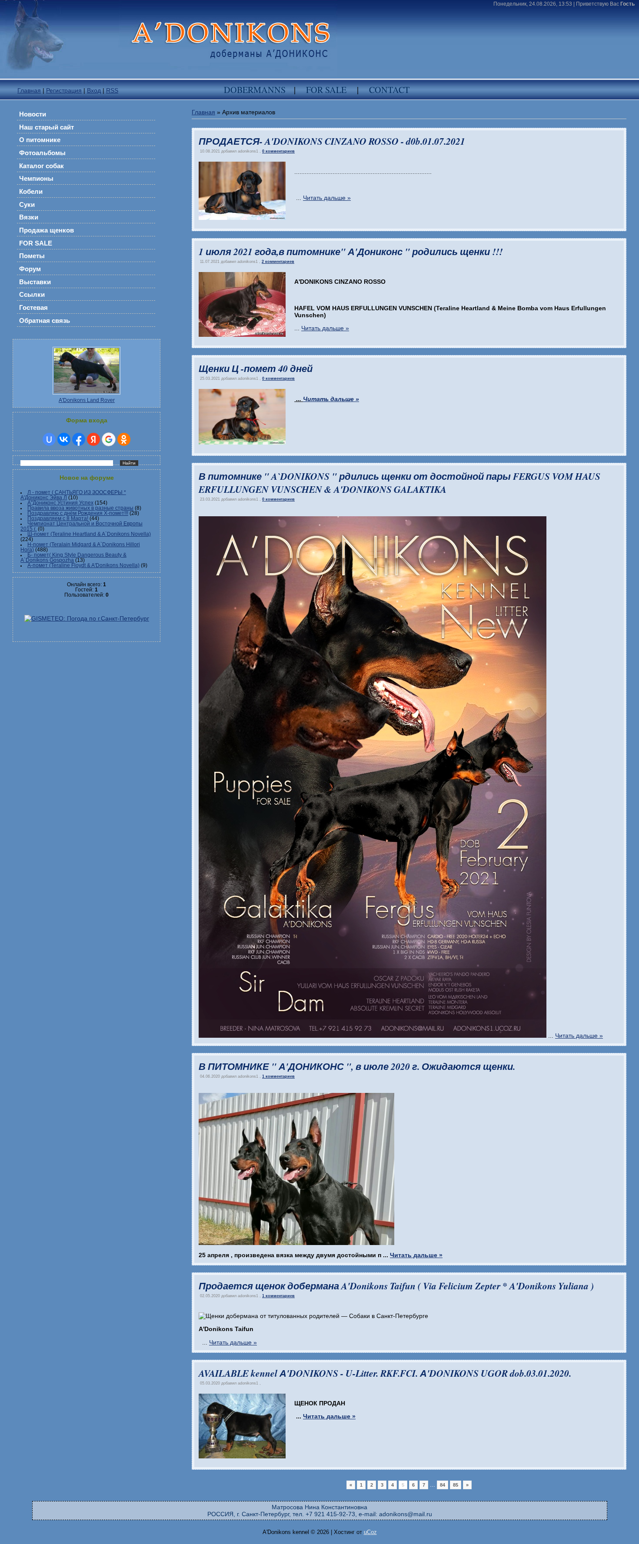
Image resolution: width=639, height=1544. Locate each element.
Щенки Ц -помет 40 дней (256, 368)
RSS (112, 90)
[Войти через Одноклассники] (123, 439)
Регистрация (64, 90)
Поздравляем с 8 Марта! (57, 518)
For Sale (326, 90)
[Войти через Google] (109, 439)
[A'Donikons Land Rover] (86, 395)
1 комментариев (278, 1076)
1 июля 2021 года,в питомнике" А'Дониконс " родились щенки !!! (351, 251)
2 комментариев (278, 261)
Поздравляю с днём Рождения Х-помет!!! (77, 513)
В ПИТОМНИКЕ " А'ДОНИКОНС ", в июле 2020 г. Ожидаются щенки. (357, 1066)
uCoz (370, 1532)
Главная (29, 90)
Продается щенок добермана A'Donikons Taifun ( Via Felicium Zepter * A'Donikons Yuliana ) (396, 1285)
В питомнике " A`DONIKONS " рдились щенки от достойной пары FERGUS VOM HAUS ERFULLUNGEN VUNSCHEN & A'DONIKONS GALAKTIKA (399, 483)
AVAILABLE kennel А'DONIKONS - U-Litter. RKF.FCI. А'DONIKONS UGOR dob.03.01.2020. (385, 1373)
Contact (389, 90)
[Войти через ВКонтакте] (63, 439)
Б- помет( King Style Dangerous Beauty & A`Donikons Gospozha (73, 557)
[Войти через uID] (49, 439)
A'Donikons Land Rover (87, 400)
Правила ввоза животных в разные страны (80, 508)
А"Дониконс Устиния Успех (60, 502)
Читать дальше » (327, 197)
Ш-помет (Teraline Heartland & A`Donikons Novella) (89, 534)
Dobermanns (255, 90)
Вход (94, 90)
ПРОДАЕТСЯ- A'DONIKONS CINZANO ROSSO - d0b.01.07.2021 (332, 141)
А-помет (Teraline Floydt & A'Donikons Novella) (83, 565)
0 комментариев (278, 151)
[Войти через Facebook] (78, 439)
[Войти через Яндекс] (93, 439)
